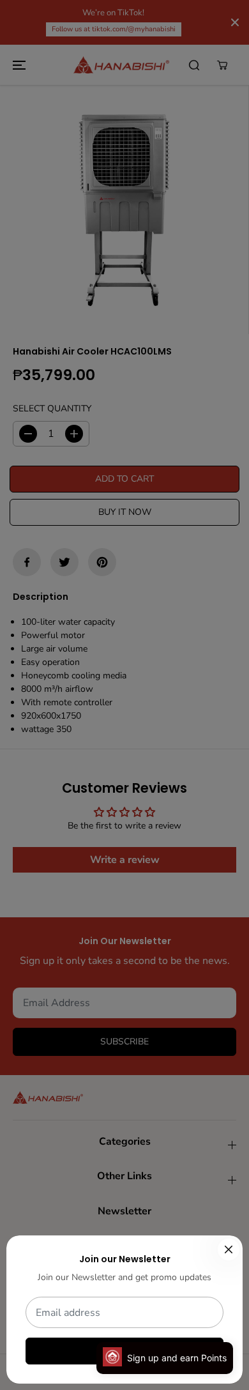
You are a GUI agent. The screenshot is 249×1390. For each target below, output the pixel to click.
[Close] (229, 1249)
